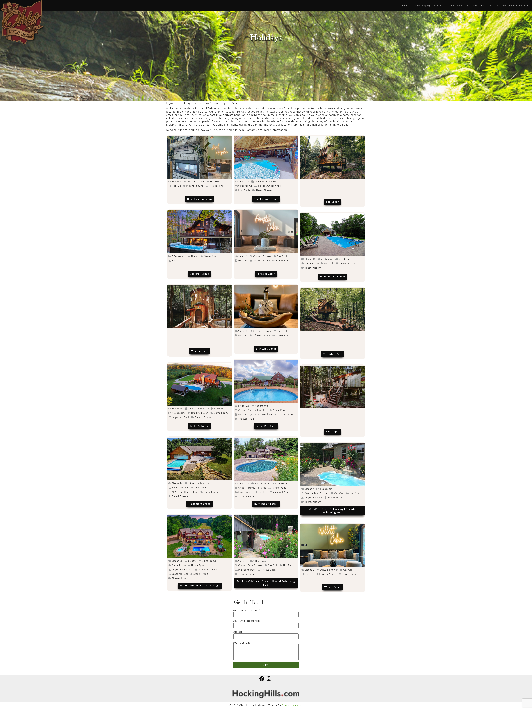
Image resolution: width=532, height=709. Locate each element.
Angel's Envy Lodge (266, 199)
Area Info (471, 5)
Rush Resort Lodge (266, 503)
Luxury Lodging (421, 5)
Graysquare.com (292, 705)
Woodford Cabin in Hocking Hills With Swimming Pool (333, 511)
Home (405, 5)
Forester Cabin (266, 273)
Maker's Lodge (199, 426)
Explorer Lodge (199, 273)
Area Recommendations (516, 5)
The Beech (332, 201)
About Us (439, 5)
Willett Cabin (332, 587)
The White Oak (332, 354)
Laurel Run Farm (266, 426)
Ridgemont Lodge (199, 503)
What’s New (455, 5)
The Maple (332, 431)
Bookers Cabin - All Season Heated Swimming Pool (266, 583)
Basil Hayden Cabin (199, 199)
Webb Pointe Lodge (332, 276)
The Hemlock (199, 351)
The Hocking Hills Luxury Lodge (199, 585)
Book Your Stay (489, 5)
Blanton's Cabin (266, 348)
